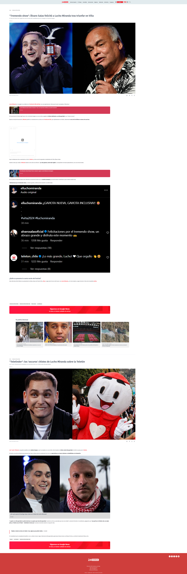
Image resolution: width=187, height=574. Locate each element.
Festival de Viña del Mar (16, 10)
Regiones (96, 2)
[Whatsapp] (127, 95)
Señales (119, 2)
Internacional (90, 2)
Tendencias (101, 2)
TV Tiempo (80, 2)
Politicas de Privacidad (93, 570)
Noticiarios (106, 2)
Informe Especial (73, 2)
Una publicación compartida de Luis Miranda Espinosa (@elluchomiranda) (22, 155)
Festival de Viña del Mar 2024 (25, 303)
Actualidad (85, 2)
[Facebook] (129, 95)
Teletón (11, 539)
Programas (112, 2)
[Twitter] (132, 95)
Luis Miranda (39, 303)
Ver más (21, 110)
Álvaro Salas (34, 303)
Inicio (10, 10)
